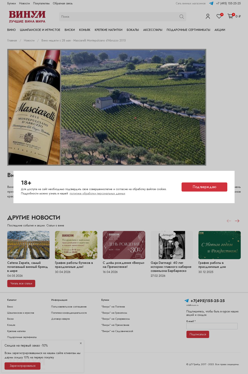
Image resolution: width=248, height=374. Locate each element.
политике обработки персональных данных (97, 193)
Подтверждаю (204, 187)
